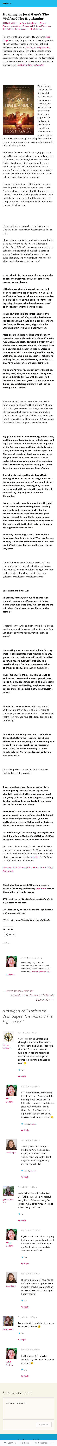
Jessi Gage (17, 26)
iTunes (22, 867)
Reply (23, 1076)
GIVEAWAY (41, 888)
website (35, 857)
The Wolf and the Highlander (15, 29)
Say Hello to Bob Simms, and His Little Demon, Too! (32, 997)
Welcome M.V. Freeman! (18, 991)
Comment (44, 1424)
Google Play (46, 867)
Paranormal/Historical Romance (36, 26)
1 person (33, 1124)
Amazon (7, 867)
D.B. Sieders (38, 29)
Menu (6, 3)
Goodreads (8, 871)
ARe (29, 867)
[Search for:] (51, 3)
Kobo (35, 867)
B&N (15, 867)
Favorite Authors (29, 23)
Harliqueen (7, 1329)
